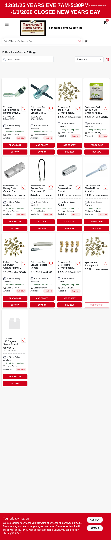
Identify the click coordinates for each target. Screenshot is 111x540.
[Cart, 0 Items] (105, 22)
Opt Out (95, 528)
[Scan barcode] (86, 41)
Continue (95, 520)
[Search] (80, 40)
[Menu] (7, 24)
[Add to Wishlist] (23, 108)
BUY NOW (15, 152)
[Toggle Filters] (107, 59)
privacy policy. (14, 530)
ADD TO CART (15, 145)
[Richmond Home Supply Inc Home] (33, 28)
